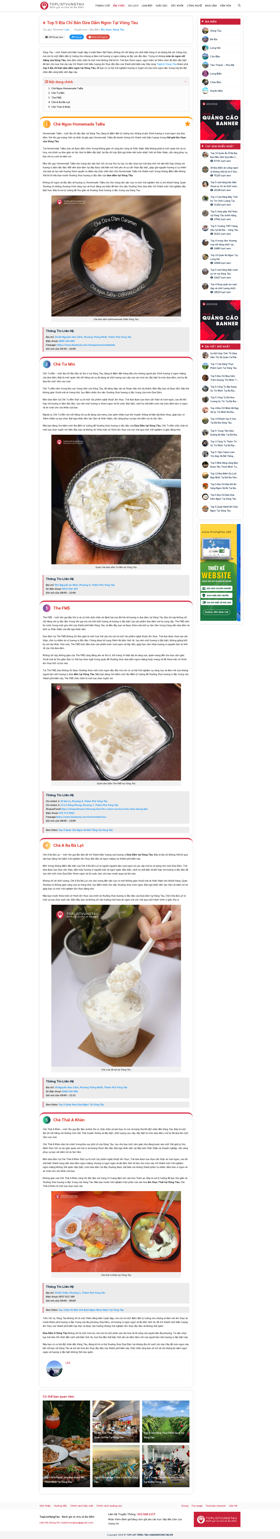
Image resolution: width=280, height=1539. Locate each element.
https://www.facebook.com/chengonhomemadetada (86, 344)
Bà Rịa (213, 39)
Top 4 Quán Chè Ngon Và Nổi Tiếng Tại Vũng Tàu (85, 830)
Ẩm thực (119, 5)
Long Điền (216, 73)
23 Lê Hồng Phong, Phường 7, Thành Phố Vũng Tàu (89, 805)
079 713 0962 (67, 813)
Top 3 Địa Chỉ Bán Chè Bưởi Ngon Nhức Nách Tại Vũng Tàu (91, 1309)
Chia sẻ (78, 36)
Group (184, 1505)
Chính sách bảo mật (81, 1505)
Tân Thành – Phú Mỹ (222, 65)
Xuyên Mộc (216, 90)
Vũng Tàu (118, 29)
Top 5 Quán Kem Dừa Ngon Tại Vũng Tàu (81, 1104)
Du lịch (133, 5)
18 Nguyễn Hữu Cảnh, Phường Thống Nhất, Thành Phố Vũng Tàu (91, 1087)
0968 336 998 (70, 1091)
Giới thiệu (45, 1505)
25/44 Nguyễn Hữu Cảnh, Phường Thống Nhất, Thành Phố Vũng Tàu (93, 337)
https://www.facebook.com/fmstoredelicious (81, 816)
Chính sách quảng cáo (109, 1505)
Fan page (197, 1505)
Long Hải (215, 47)
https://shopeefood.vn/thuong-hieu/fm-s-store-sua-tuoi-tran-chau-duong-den (104, 808)
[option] (220, 572)
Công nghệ (194, 5)
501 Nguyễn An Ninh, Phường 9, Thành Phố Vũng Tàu (85, 584)
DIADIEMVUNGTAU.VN (161, 1534)
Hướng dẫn (60, 1505)
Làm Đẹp (147, 5)
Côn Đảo (215, 56)
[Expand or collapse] (185, 81)
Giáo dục (162, 5)
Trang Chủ (102, 5)
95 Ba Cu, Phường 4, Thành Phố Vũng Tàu (84, 801)
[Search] (239, 5)
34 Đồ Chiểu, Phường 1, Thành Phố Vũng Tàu (80, 1292)
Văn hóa (225, 5)
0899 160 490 (67, 341)
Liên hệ (233, 1505)
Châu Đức (215, 82)
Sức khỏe (177, 5)
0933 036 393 (70, 588)
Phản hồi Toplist (99, 36)
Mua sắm (211, 5)
